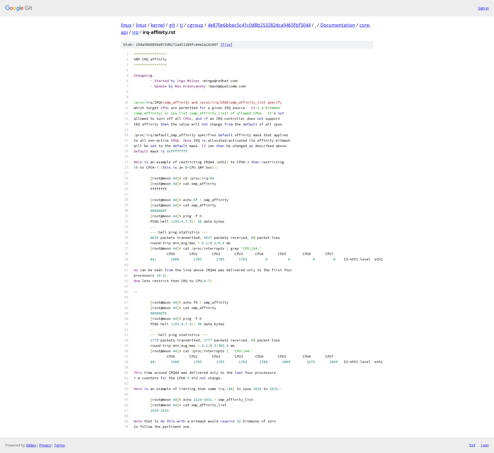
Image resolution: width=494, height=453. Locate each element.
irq (135, 32)
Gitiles (31, 445)
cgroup (195, 25)
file (226, 44)
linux (126, 25)
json (485, 445)
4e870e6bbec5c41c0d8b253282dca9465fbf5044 (259, 25)
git (172, 25)
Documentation (337, 25)
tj (181, 25)
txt (472, 445)
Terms (59, 445)
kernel (158, 25)
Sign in (483, 8)
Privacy (45, 445)
